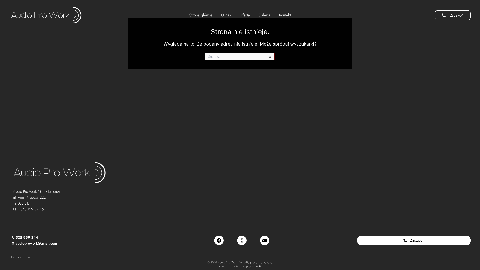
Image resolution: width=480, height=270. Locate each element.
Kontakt (285, 15)
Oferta (244, 15)
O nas (226, 15)
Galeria (264, 15)
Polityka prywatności (21, 257)
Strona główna (201, 15)
